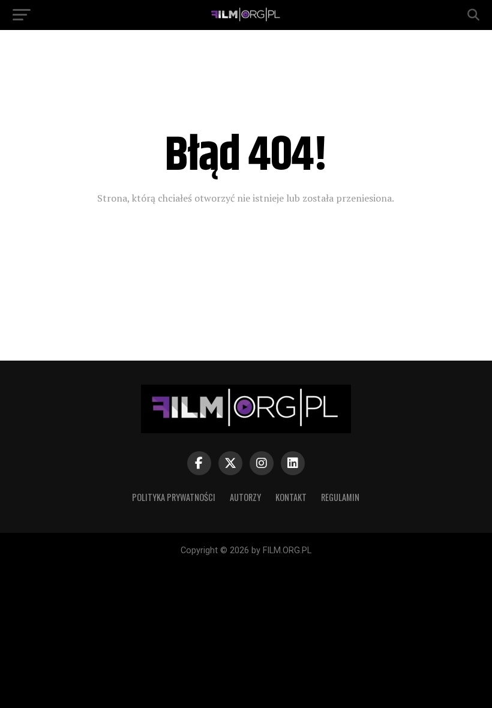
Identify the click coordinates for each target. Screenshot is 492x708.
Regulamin (340, 497)
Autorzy (245, 497)
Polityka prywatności (173, 497)
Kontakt (291, 497)
